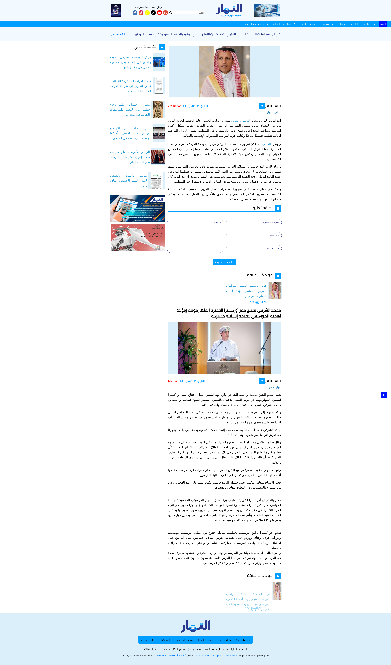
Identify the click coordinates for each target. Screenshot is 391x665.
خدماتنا (143, 640)
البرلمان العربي (241, 120)
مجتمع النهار (310, 24)
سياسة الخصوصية (184, 640)
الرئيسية (121, 34)
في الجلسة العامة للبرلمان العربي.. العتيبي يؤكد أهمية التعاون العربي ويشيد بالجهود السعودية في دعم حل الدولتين (248, 594)
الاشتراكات (166, 640)
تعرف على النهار (242, 640)
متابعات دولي (145, 46)
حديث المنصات (292, 24)
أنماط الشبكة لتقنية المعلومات (170, 655)
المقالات (276, 24)
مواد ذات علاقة (260, 275)
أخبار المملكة (370, 24)
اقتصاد (342, 24)
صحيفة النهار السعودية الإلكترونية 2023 (216, 655)
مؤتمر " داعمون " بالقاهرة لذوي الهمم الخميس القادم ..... (128, 180)
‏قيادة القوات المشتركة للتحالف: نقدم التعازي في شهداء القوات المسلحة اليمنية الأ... (130, 86)
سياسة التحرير (224, 640)
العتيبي (266, 144)
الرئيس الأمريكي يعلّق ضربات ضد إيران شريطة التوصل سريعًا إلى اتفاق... (130, 157)
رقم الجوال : (274, 235)
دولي (113, 34)
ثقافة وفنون (327, 24)
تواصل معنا (249, 24)
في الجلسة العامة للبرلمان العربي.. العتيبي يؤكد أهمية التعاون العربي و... (246, 290)
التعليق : (216, 222)
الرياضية (354, 24)
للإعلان (153, 640)
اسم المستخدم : (271, 222)
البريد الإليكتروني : (270, 248)
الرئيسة (383, 24)
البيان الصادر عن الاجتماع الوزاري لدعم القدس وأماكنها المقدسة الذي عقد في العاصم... (130, 133)
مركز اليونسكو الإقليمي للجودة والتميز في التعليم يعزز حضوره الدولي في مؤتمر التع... (130, 62)
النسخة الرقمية (262, 24)
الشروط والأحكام (205, 640)
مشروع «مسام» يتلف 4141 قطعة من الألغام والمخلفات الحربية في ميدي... (130, 109)
